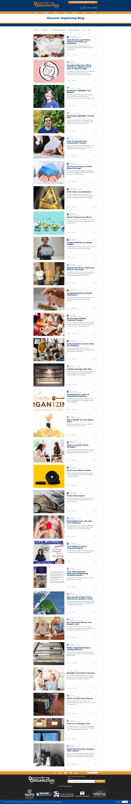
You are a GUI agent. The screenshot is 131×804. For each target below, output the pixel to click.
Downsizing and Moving (58, 30)
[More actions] (95, 37)
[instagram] (60, 770)
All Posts (36, 30)
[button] (95, 30)
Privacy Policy (58, 801)
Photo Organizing (74, 30)
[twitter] (71, 770)
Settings (118, 801)
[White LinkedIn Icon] (76, 770)
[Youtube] (65, 770)
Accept (125, 801)
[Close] (129, 802)
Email (70, 775)
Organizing (44, 30)
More (89, 30)
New (83, 30)
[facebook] (55, 770)
